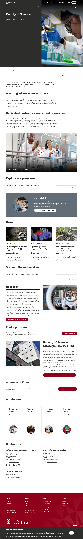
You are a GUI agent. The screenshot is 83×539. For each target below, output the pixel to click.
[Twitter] (9, 465)
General (9, 503)
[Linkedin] (14, 465)
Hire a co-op (10, 508)
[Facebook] (6, 465)
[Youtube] (16, 465)
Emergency (10, 510)
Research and (30, 512)
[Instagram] (11, 465)
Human (28, 510)
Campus (46, 501)
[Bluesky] (19, 465)
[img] (10, 2)
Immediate (10, 512)
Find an (9, 505)
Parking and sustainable (48, 504)
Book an (46, 511)
